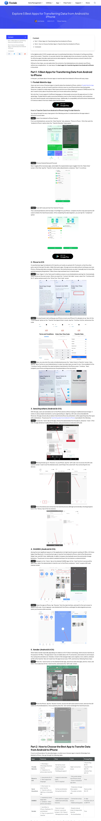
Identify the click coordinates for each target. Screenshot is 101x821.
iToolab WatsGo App (88, 85)
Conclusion (38, 47)
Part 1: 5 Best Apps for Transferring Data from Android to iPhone (53, 41)
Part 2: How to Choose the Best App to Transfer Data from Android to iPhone (57, 44)
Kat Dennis (41, 21)
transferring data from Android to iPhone (63, 418)
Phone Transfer (61, 21)
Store (88, 3)
